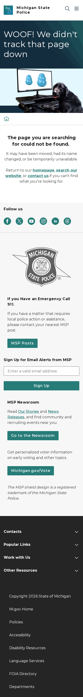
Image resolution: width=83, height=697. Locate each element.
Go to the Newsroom (33, 435)
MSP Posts (22, 343)
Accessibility (20, 635)
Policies (16, 622)
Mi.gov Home (21, 609)
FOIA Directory (23, 674)
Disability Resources (27, 648)
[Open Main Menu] (76, 8)
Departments (21, 687)
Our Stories (28, 411)
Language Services (26, 661)
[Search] (67, 8)
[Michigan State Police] (6, 118)
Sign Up (42, 385)
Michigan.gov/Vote (30, 470)
